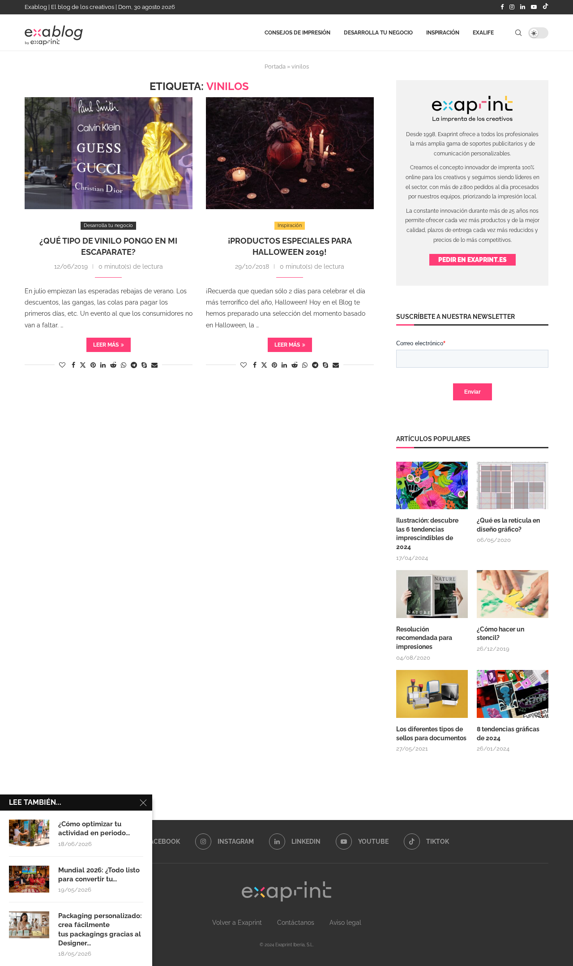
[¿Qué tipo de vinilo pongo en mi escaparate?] (108, 153)
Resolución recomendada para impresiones (424, 638)
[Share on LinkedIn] (103, 365)
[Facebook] (502, 7)
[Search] (518, 33)
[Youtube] (534, 7)
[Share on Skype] (144, 365)
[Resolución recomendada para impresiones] (432, 594)
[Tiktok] (545, 7)
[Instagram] (511, 7)
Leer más (106, 345)
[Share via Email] (154, 365)
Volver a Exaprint (237, 922)
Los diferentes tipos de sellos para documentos (431, 734)
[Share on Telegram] (134, 365)
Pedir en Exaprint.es (472, 259)
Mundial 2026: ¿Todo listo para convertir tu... (99, 874)
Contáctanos (295, 922)
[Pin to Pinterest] (93, 365)
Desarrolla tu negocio (378, 33)
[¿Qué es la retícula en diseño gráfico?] (512, 486)
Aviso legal (345, 922)
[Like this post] (62, 365)
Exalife (483, 33)
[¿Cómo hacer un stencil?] (512, 594)
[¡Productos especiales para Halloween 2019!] (290, 153)
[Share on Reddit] (113, 365)
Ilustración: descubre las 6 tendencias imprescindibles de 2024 (427, 533)
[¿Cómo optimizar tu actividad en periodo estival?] (29, 833)
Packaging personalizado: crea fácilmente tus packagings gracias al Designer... (100, 929)
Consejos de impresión (297, 33)
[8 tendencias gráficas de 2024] (512, 694)
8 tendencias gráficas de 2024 (508, 734)
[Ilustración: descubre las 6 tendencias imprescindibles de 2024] (432, 486)
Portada (275, 66)
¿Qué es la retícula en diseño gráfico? (508, 525)
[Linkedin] (522, 7)
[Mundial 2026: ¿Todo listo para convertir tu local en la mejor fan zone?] (29, 879)
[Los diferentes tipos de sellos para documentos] (432, 694)
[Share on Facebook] (73, 365)
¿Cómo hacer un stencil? (500, 634)
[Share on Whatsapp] (123, 365)
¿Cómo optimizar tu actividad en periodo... (94, 828)
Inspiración (442, 33)
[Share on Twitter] (83, 365)
